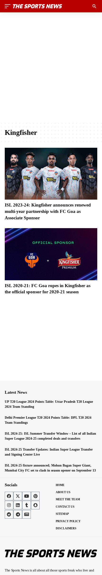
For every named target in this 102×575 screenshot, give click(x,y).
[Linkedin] (18, 505)
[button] (9, 6)
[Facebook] (9, 496)
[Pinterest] (35, 496)
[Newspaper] (26, 514)
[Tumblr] (26, 505)
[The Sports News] (37, 6)
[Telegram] (18, 514)
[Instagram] (9, 505)
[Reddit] (9, 514)
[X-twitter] (18, 496)
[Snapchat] (35, 505)
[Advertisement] (51, 67)
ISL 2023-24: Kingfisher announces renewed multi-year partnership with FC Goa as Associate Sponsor (48, 211)
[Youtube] (26, 496)
